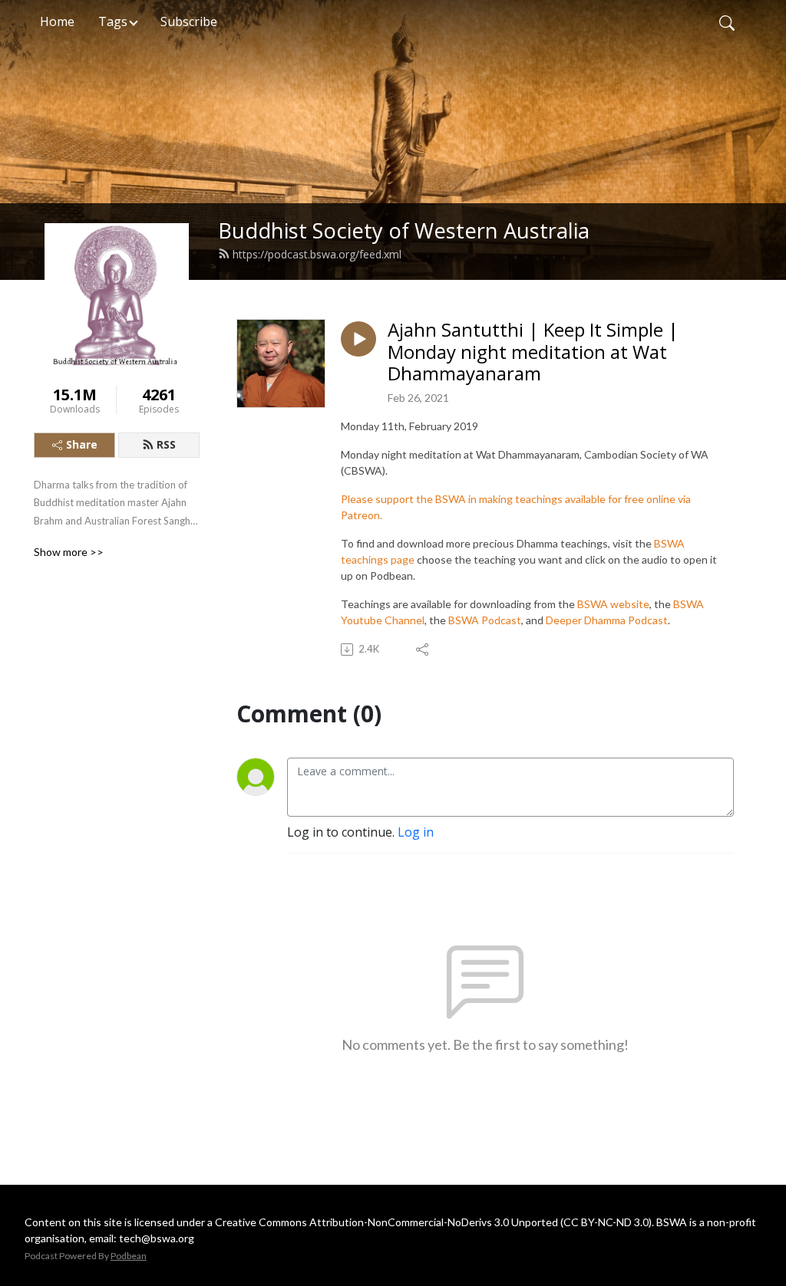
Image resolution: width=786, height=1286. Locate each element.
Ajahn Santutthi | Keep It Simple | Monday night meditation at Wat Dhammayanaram (533, 352)
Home (57, 21)
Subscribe (188, 21)
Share (81, 444)
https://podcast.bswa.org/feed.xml (317, 254)
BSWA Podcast (484, 620)
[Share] (423, 649)
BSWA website (613, 603)
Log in (416, 832)
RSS (166, 444)
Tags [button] (112, 21)
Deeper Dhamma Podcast (607, 620)
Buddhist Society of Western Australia (404, 230)
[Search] (727, 21)
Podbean (129, 1255)
